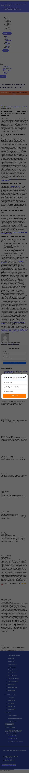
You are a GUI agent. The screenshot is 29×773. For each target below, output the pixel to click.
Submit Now (14, 395)
